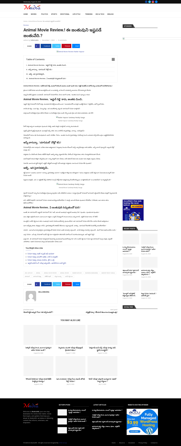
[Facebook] (146, 2)
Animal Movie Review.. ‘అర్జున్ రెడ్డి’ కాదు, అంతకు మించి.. (47, 65)
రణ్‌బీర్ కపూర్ (48, 276)
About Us (122, 443)
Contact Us (154, 443)
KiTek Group (63, 443)
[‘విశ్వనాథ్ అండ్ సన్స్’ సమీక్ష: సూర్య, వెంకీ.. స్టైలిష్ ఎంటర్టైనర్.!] (102, 335)
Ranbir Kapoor (77, 273)
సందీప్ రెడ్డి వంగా (69, 276)
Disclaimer (131, 443)
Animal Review (64, 273)
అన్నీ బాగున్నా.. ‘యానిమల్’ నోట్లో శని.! (40, 69)
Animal (38, 273)
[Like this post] (38, 46)
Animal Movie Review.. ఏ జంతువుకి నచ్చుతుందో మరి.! (47, 78)
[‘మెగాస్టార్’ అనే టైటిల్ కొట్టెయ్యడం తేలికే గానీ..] (131, 285)
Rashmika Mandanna (91, 273)
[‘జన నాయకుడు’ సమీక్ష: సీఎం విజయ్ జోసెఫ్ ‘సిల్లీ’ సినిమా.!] (70, 366)
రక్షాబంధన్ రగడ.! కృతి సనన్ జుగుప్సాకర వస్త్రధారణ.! (131, 271)
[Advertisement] (140, 184)
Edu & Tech (100, 14)
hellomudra (34, 40)
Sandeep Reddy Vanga (108, 273)
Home (25, 14)
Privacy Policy (143, 443)
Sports (54, 14)
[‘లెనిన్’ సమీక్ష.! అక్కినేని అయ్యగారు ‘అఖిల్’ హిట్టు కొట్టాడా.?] (102, 366)
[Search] (156, 14)
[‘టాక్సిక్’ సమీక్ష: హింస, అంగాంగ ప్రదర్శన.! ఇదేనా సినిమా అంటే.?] (38, 335)
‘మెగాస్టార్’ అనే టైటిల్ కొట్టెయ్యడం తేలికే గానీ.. (129, 294)
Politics (44, 14)
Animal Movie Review (50, 273)
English (110, 14)
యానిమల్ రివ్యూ (37, 276)
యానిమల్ (27, 276)
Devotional (64, 14)
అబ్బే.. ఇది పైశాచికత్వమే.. (37, 74)
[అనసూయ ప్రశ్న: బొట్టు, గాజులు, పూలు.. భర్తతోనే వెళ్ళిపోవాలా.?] (149, 262)
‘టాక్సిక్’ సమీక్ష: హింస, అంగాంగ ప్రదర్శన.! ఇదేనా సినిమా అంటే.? (148, 249)
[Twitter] (149, 2)
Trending (88, 14)
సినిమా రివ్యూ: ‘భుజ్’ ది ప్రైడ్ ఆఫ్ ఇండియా (41, 254)
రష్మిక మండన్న (58, 276)
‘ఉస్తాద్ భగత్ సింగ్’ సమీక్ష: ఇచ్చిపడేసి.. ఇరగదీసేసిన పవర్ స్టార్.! (47, 263)
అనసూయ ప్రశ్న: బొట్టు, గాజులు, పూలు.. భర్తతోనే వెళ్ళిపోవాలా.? (148, 272)
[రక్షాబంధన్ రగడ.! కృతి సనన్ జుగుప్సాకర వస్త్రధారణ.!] (131, 262)
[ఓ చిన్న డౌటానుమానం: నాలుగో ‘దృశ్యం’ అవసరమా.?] (131, 239)
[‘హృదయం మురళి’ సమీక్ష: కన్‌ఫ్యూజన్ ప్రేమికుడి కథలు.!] (70, 335)
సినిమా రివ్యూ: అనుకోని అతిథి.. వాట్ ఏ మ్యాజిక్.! (43, 257)
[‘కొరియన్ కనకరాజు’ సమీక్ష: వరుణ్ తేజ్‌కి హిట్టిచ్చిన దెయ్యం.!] (38, 366)
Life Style (76, 14)
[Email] (156, 2)
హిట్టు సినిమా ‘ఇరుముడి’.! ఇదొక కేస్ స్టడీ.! (148, 294)
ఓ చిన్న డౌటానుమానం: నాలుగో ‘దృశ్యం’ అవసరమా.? (129, 249)
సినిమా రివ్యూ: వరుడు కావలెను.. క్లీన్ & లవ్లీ (41, 260)
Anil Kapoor (28, 273)
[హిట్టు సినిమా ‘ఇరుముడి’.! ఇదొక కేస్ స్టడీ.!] (149, 285)
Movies (33, 14)
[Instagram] (153, 2)
